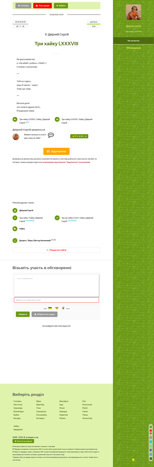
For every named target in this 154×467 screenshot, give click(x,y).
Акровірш (18, 408)
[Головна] (150, 427)
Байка (16, 415)
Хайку (22, 228)
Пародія (63, 411)
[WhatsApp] (150, 446)
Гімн (38, 408)
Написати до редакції (24, 441)
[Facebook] (150, 450)
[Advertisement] (56, 185)
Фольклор (87, 418)
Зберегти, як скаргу (46, 314)
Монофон (63, 401)
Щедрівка (18, 429)
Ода (61, 404)
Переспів (63, 415)
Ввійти (62, 5)
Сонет (85, 411)
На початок (133, 40)
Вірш (38, 401)
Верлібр (40, 404)
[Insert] (50, 308)
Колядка (40, 418)
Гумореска (41, 411)
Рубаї (84, 408)
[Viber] (150, 437)
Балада (17, 418)
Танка (85, 415)
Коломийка (41, 415)
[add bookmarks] (151, 431)
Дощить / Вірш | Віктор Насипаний (35, 240)
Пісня (62, 408)
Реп (84, 401)
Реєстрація (44, 5)
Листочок (18, 404)
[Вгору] (150, 458)
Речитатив (87, 404)
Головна (25, 5)
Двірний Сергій (133, 26)
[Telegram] (150, 442)
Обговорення (133, 48)
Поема (62, 418)
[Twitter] (150, 454)
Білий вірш (19, 411)
